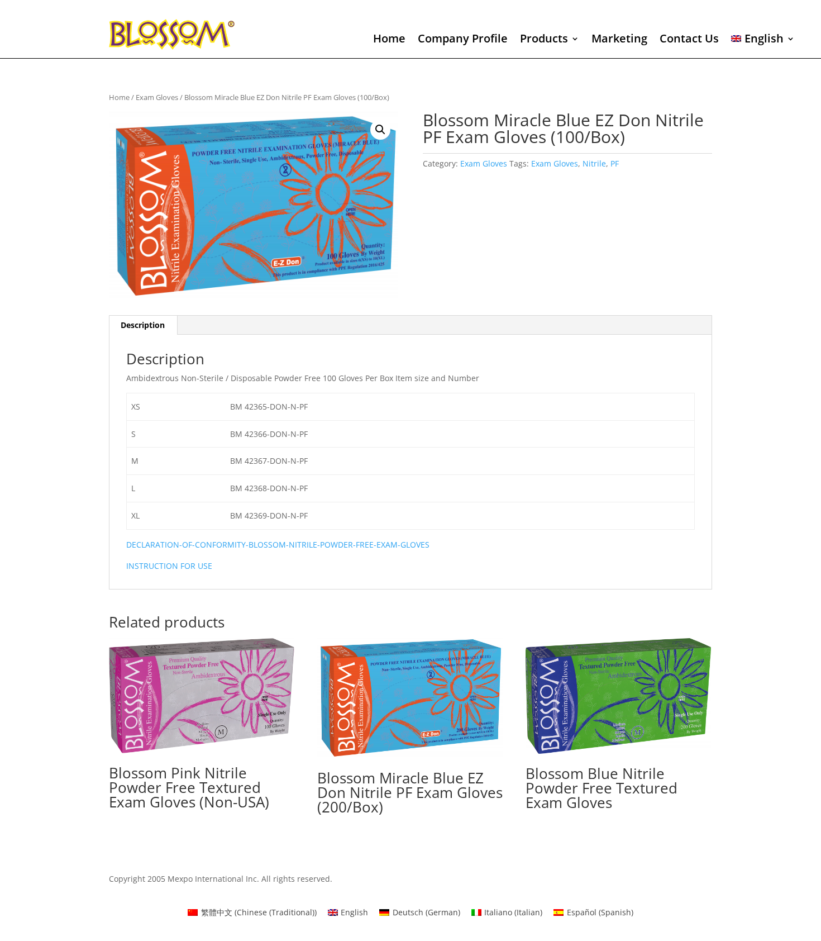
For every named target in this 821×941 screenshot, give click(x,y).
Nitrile (594, 163)
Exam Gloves (157, 97)
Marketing (619, 40)
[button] (380, 130)
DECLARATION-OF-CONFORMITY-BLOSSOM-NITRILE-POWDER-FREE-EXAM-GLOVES (277, 544)
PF (614, 163)
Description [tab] (143, 325)
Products (544, 40)
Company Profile (463, 40)
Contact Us (689, 40)
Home (389, 40)
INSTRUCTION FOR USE (169, 565)
